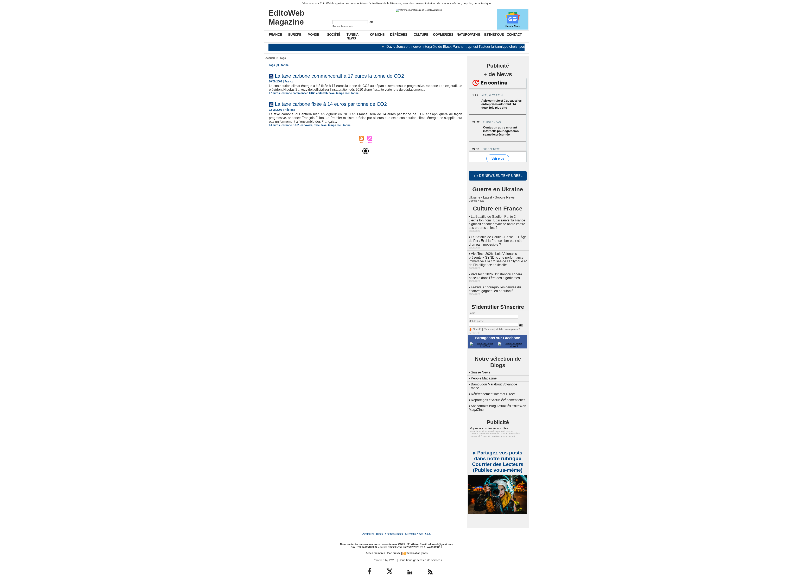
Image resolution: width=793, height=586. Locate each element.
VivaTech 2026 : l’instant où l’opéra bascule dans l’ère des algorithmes (495, 276)
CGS (428, 533)
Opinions (377, 34)
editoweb (322, 93)
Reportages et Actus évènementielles (498, 400)
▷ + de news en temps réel (497, 175)
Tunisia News (353, 36)
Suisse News (480, 372)
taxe (332, 93)
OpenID (477, 329)
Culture (421, 34)
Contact (514, 34)
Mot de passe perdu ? (508, 329)
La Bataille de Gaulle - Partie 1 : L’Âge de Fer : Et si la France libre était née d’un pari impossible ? (498, 240)
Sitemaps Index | (394, 533)
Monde (313, 34)
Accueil (270, 57)
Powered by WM (383, 560)
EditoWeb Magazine (286, 17)
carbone (286, 125)
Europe (294, 34)
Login (472, 313)
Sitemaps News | (414, 533)
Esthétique (494, 34)
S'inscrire (488, 329)
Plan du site (394, 553)
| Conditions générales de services (419, 560)
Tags (283, 57)
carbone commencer (294, 93)
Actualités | (368, 533)
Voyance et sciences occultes (489, 428)
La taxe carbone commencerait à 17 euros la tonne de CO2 (339, 76)
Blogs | (380, 533)
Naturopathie (468, 34)
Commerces (443, 34)
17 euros (274, 93)
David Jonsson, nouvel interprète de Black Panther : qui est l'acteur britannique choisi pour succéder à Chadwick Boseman (456, 47)
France (275, 34)
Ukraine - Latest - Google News (492, 197)
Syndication (413, 553)
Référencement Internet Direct (493, 394)
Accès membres (375, 553)
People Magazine (484, 378)
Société (333, 34)
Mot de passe (476, 321)
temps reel (343, 93)
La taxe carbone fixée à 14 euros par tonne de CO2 (331, 104)
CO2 (312, 93)
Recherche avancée (342, 26)
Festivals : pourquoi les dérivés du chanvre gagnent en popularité (495, 289)
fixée (317, 125)
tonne (355, 93)
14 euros (274, 125)
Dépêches (398, 34)
